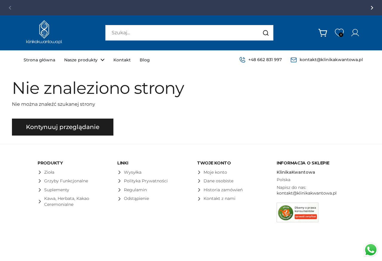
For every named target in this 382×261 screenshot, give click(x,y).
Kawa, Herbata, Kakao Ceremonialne (66, 201)
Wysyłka (132, 172)
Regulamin (135, 189)
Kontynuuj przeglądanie (62, 126)
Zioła (49, 172)
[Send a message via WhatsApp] (371, 250)
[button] (323, 33)
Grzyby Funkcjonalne (66, 181)
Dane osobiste (218, 181)
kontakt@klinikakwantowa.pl (307, 193)
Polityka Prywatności (146, 181)
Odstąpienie (136, 198)
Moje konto (215, 172)
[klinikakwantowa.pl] (44, 33)
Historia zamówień (223, 189)
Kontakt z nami (219, 198)
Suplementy (56, 189)
